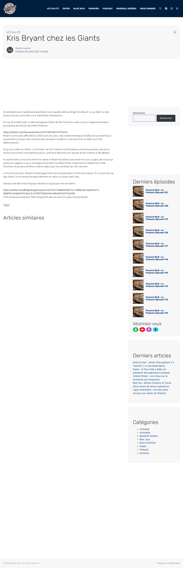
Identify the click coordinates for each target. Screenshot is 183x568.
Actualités (145, 432)
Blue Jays (79, 8)
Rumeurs (94, 8)
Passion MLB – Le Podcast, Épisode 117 (157, 244)
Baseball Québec (126, 8)
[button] (160, 9)
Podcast (108, 8)
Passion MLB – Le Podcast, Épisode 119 (157, 217)
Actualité (53, 8)
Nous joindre (148, 8)
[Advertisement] (83, 83)
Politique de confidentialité (168, 563)
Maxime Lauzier (23, 48)
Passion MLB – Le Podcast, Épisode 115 (157, 271)
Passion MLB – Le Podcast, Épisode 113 (157, 298)
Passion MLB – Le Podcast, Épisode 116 (157, 258)
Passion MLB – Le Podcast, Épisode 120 (157, 204)
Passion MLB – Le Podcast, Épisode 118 (157, 231)
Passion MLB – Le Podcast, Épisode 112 (157, 311)
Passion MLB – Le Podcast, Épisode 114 (157, 284)
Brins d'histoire (148, 442)
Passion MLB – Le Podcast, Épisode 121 (157, 191)
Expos (66, 8)
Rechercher (139, 113)
